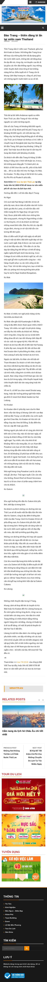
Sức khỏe (9, 932)
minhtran (7, 41)
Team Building (11, 918)
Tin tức (8, 904)
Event (7, 921)
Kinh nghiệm (10, 907)
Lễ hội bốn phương (13, 925)
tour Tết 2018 (23, 662)
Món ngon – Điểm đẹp (14, 911)
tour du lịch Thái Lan (26, 182)
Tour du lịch (10, 928)
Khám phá (9, 914)
